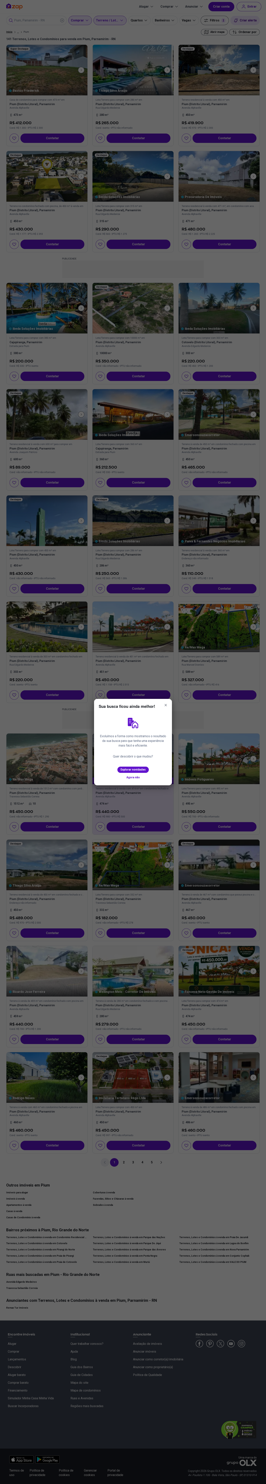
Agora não (133, 777)
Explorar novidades (133, 769)
